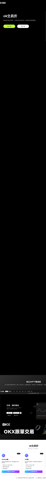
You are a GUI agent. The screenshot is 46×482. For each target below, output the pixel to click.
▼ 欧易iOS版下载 (34, 471)
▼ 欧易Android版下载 (11, 471)
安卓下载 (9, 26)
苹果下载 (23, 26)
